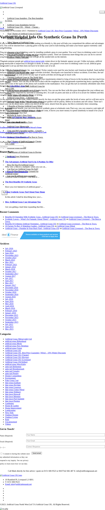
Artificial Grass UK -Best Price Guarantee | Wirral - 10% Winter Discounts (68, 31)
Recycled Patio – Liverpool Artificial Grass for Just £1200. (25, 87)
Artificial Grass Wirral (66, 226)
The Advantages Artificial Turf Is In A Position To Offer (29, 162)
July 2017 (9, 278)
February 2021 (11, 265)
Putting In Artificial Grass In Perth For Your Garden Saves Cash (23, 132)
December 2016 (11, 288)
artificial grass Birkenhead (15, 341)
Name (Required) (6, 436)
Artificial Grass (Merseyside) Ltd (18, 339)
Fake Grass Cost (11, 380)
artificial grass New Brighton (16, 346)
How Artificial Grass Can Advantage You (23, 202)
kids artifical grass (17, 86)
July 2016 (9, 299)
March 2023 (10, 260)
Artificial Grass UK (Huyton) (17, 357)
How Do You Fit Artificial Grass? (20, 165)
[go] (25, 147)
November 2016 (11, 290)
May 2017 (9, 283)
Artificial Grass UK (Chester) (17, 355)
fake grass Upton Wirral (14, 390)
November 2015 (11, 317)
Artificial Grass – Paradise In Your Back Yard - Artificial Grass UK (32, 228)
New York (9, 413)
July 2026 (9, 248)
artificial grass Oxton (13, 348)
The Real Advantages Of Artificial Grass (14, 137)
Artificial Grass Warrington (18, 156)
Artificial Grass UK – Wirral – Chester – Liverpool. (22, 28)
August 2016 (10, 297)
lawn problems (29, 117)
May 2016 (9, 304)
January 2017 (10, 285)
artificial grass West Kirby (15, 364)
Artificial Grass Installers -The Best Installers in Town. (24, 19)
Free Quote (11, 184)
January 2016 (10, 313)
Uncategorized (11, 422)
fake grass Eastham (13, 383)
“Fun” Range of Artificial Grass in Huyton (24, 152)
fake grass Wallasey (13, 392)
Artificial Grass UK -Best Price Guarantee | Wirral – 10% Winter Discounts (35, 353)
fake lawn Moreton (12, 396)
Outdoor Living (11, 417)
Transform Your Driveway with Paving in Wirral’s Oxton (20, 127)
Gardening (9, 403)
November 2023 (11, 255)
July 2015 (9, 324)
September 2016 (11, 294)
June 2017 (9, 281)
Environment (10, 378)
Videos (8, 424)
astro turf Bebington (13, 367)
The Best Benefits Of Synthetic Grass (21, 182)
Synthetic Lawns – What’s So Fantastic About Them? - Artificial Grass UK (35, 219)
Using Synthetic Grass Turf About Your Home (25, 192)
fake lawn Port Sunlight (14, 399)
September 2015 (11, 322)
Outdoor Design (11, 415)
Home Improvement (13, 408)
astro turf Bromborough (14, 369)
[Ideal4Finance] (30, 239)
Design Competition (13, 376)
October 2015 (10, 320)
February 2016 (11, 311)
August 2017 (10, 276)
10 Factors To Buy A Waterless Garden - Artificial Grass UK (29, 226)
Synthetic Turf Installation (16, 172)
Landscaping (10, 410)
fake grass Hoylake (13, 385)
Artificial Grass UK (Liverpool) (18, 360)
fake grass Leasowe (13, 387)
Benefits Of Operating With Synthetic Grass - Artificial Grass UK (31, 217)
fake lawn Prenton (12, 401)
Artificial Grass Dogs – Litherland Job (22, 98)
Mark (2, 28)
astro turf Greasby (12, 371)
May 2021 (9, 262)
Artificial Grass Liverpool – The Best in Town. (80, 217)
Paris (7, 419)
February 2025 (11, 251)
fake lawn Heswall (12, 394)
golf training (17, 117)
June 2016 (9, 301)
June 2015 (9, 327)
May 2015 (9, 329)
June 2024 (9, 253)
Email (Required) (6, 442)
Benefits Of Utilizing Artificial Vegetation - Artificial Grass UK (30, 224)
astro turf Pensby (12, 373)
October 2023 (10, 258)
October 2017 (10, 271)
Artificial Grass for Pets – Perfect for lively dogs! (23, 119)
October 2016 (10, 292)
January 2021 (10, 267)
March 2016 (10, 308)
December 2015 (11, 315)
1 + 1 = (2, 447)
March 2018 (10, 269)
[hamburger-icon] (102, 12)
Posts (9, 14)
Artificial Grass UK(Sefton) (16, 362)
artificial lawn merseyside (34, 61)
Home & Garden (12, 406)
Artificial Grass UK (8, 3)
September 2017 (11, 274)
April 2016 (9, 306)
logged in (15, 142)
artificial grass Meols (13, 344)
